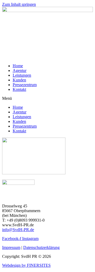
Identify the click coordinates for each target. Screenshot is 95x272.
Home (18, 66)
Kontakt (19, 89)
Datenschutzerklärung (41, 247)
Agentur (19, 70)
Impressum (11, 247)
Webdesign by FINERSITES (26, 265)
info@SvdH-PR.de (18, 229)
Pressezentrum (25, 84)
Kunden (19, 80)
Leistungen (22, 75)
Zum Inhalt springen (19, 4)
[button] (47, 98)
